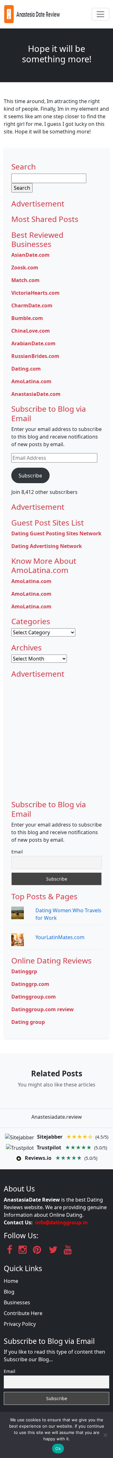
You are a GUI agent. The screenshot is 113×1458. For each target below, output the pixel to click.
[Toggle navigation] (100, 14)
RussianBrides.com (35, 356)
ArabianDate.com (33, 343)
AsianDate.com (30, 254)
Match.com (25, 280)
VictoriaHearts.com (35, 292)
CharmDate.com (31, 305)
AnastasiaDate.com (36, 394)
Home (11, 1280)
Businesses (17, 1302)
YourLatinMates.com (59, 937)
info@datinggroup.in (61, 1222)
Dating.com (26, 368)
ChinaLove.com (30, 330)
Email (17, 852)
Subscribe (30, 475)
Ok (58, 1448)
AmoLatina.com (31, 381)
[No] (105, 1435)
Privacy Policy (20, 1323)
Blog (9, 1291)
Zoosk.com (24, 267)
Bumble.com (27, 318)
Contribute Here (23, 1313)
